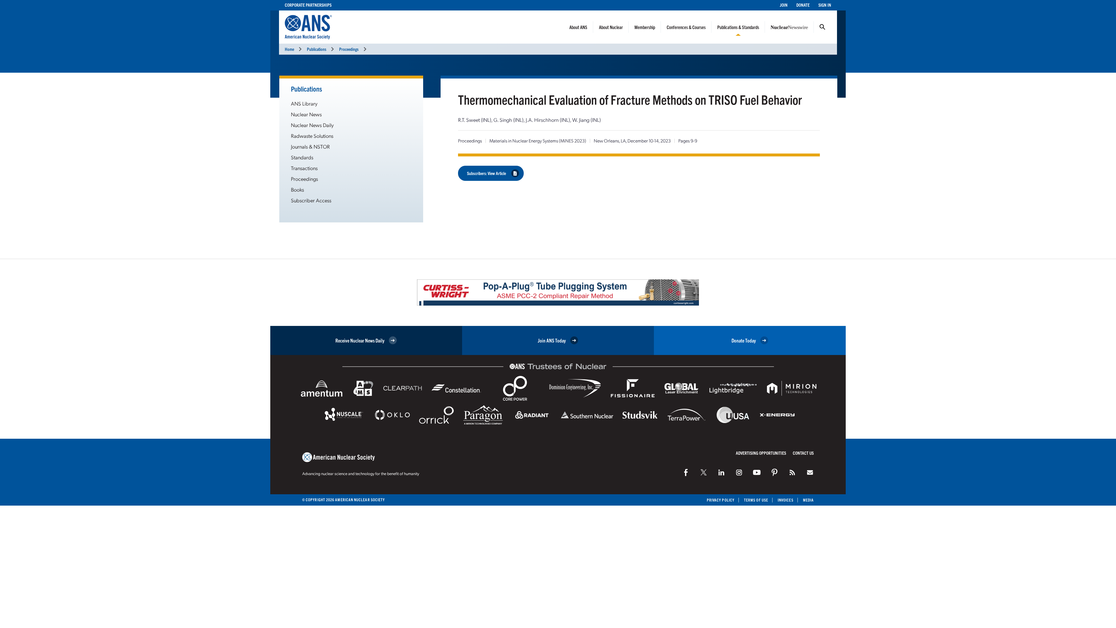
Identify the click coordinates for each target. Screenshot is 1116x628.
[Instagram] (739, 472)
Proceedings (349, 49)
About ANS (578, 27)
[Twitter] (703, 472)
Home (289, 49)
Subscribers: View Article (486, 173)
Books (297, 189)
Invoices (785, 499)
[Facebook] (686, 472)
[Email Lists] (810, 472)
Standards (302, 157)
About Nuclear (611, 27)
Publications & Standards (738, 27)
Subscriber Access (311, 200)
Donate (803, 5)
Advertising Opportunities (761, 453)
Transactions (304, 168)
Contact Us (803, 453)
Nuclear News (306, 114)
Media (808, 499)
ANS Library (304, 103)
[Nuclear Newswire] (792, 472)
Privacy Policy (720, 499)
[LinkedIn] (721, 472)
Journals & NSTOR (310, 146)
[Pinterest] (774, 472)
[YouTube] (757, 472)
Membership (644, 27)
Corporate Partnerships (308, 5)
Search (822, 27)
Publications (316, 49)
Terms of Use (756, 499)
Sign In (824, 5)
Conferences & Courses (686, 27)
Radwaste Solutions (312, 135)
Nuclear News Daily (312, 125)
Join (784, 5)
